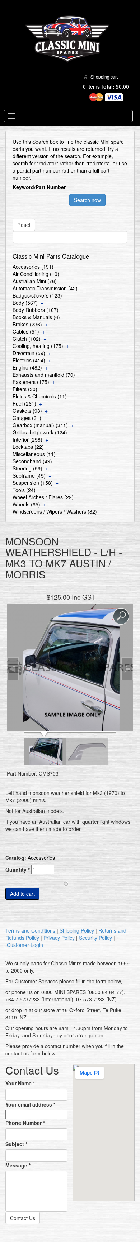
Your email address (30, 1104)
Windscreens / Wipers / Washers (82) (55, 511)
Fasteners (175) (31, 381)
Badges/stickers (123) (37, 295)
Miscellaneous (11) (34, 453)
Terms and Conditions (30, 930)
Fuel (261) (24, 403)
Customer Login (25, 944)
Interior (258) (27, 439)
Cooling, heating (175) (38, 345)
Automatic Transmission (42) (45, 288)
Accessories (41, 857)
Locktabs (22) (28, 446)
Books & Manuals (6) (36, 317)
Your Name (20, 1083)
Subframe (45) (29, 475)
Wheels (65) (26, 504)
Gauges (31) (27, 417)
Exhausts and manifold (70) (44, 374)
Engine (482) (27, 367)
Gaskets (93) (27, 410)
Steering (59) (27, 468)
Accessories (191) (33, 266)
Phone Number (25, 1122)
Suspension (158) (33, 482)
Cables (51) (26, 331)
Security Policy (95, 937)
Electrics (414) (29, 360)
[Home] (67, 39)
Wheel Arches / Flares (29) (43, 497)
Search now (87, 200)
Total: (108, 86)
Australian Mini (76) (35, 281)
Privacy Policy (59, 937)
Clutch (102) (27, 338)
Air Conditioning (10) (36, 273)
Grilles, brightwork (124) (40, 432)
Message (18, 1165)
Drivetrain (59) (29, 353)
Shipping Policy (77, 930)
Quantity (17, 869)
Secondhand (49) (32, 461)
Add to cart (22, 893)
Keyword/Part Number (39, 187)
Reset (24, 224)
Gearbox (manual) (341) (40, 425)
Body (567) (25, 302)
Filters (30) (25, 389)
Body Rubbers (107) (36, 309)
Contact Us (22, 1217)
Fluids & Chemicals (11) (40, 396)
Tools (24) (24, 489)
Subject (16, 1144)
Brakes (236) (27, 324)
